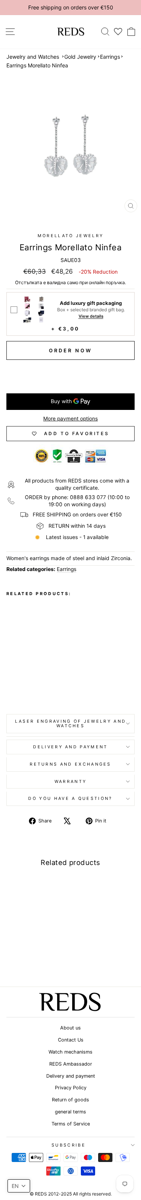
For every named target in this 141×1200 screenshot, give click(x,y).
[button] (19, 1186)
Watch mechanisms (70, 1052)
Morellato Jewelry (70, 235)
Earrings (110, 56)
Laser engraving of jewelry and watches (70, 724)
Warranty (71, 781)
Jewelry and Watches (32, 56)
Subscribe (69, 1145)
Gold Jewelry (80, 56)
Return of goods (70, 1100)
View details (91, 316)
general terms (70, 1112)
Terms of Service (71, 1124)
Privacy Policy (70, 1087)
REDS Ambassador (70, 1064)
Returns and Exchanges (70, 764)
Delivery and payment (70, 1076)
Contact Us (70, 1040)
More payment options (70, 419)
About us (70, 1028)
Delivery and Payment (70, 746)
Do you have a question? (70, 798)
